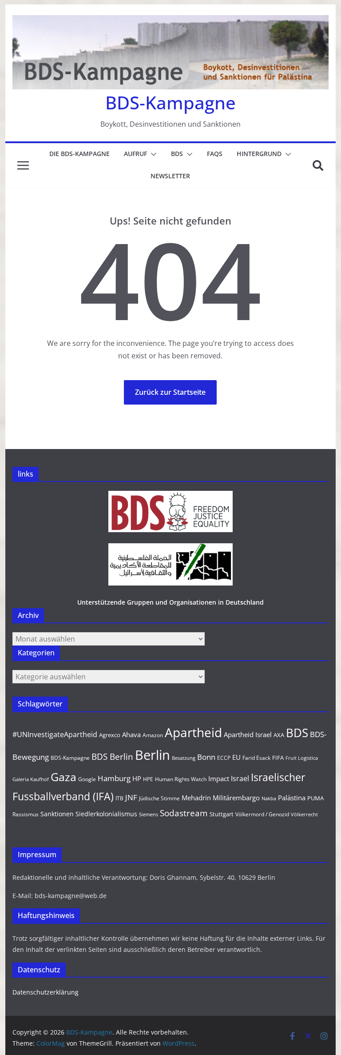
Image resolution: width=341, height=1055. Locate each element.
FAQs (214, 153)
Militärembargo (236, 797)
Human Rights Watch (180, 779)
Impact (218, 778)
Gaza (63, 776)
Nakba (269, 798)
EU (236, 757)
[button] (152, 154)
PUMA (315, 798)
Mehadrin (196, 797)
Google (87, 779)
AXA (279, 735)
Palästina (291, 797)
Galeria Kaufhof (30, 779)
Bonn (206, 757)
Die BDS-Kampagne (79, 153)
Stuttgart (222, 814)
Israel (240, 778)
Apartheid (193, 732)
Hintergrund (259, 153)
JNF (131, 797)
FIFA (278, 758)
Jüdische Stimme (159, 798)
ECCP (223, 757)
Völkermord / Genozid (262, 814)
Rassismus (25, 814)
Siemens (148, 814)
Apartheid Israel (248, 734)
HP (136, 778)
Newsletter (170, 176)
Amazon (153, 735)
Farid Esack (256, 758)
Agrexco (109, 735)
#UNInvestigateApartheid (54, 734)
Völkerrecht (304, 814)
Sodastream (184, 813)
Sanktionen (57, 814)
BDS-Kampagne (170, 102)
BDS (177, 153)
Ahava (131, 734)
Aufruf (135, 153)
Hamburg (114, 778)
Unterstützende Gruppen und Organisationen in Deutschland (170, 602)
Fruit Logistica (301, 758)
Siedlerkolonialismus (106, 814)
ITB (119, 798)
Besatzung (183, 758)
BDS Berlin (112, 756)
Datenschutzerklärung (45, 992)
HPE (148, 779)
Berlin (152, 755)
